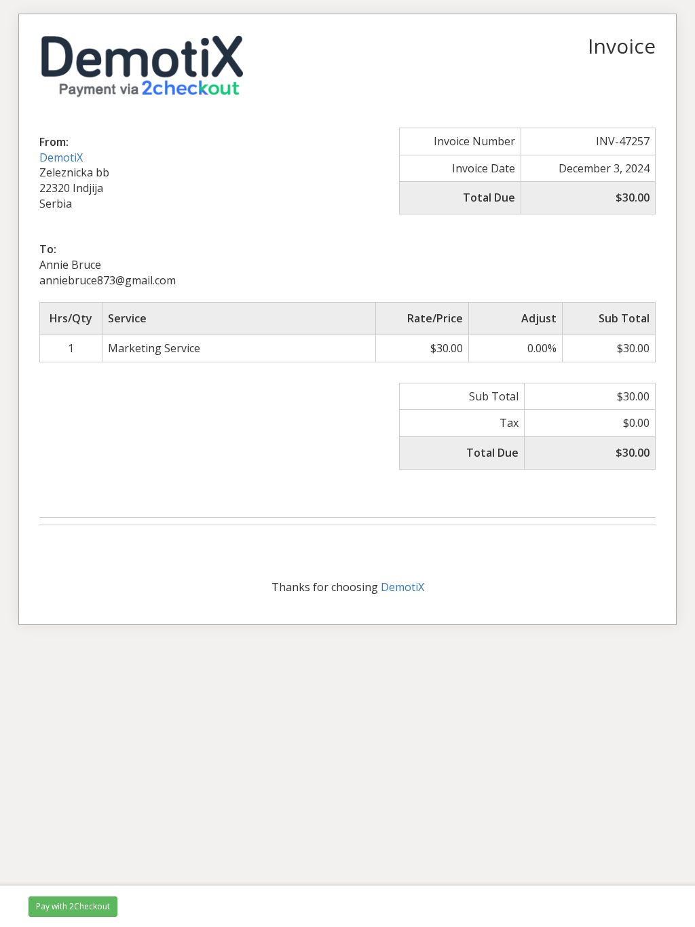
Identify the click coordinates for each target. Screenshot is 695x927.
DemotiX (61, 157)
